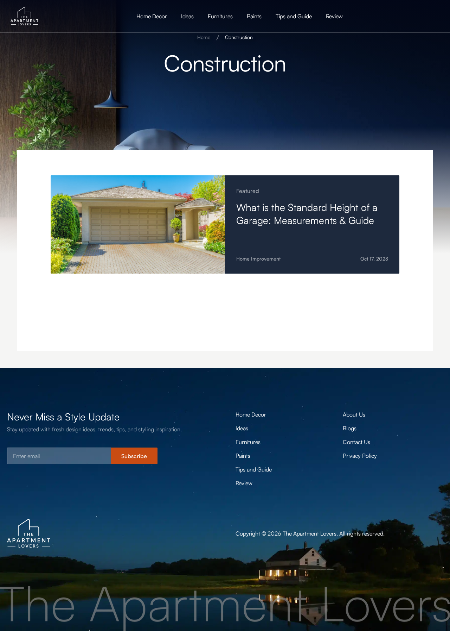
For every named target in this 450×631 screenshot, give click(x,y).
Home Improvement (258, 259)
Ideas (187, 16)
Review (334, 16)
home (203, 37)
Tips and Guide (294, 16)
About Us (354, 414)
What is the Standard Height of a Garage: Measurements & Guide (307, 213)
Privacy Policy (360, 455)
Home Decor (151, 16)
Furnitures (220, 16)
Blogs (349, 428)
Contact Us (356, 441)
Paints (254, 16)
